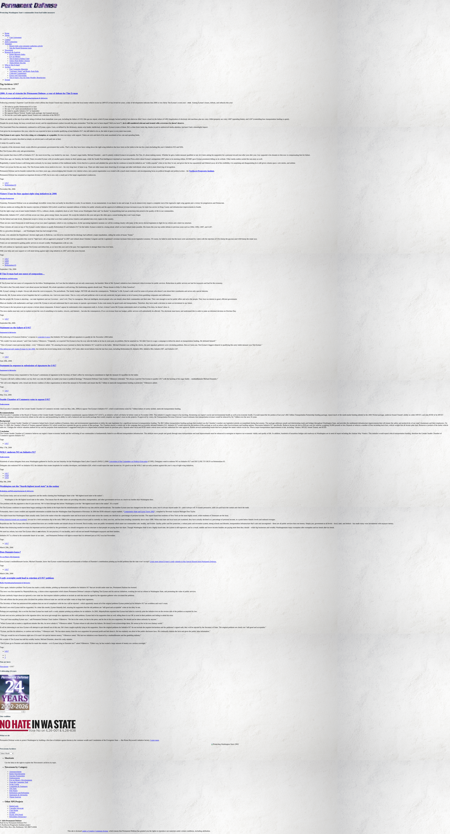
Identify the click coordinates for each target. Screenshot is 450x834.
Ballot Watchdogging (7, 583)
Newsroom (9, 50)
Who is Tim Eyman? (12, 65)
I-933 (7, 263)
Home (7, 33)
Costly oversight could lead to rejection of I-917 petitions (27, 578)
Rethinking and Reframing (23, 98)
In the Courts (14, 784)
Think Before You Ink (17, 63)
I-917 (7, 183)
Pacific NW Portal (16, 815)
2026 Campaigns (11, 42)
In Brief (12, 812)
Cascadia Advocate (16, 808)
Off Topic (13, 789)
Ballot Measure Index (17, 54)
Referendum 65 (10, 185)
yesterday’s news (44, 337)
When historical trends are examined (13, 520)
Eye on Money (14, 56)
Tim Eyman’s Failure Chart (19, 59)
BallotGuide (13, 806)
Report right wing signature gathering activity (26, 46)
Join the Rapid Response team (20, 48)
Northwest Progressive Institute (201, 171)
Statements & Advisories (40, 98)
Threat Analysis (15, 797)
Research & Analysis (12, 52)
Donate (7, 80)
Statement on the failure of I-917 (15, 327)
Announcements (15, 772)
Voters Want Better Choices (19, 61)
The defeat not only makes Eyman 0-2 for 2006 (17, 349)
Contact (7, 40)
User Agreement (15, 37)
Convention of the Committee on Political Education (128, 461)
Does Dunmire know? (10, 552)
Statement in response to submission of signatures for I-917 (28, 365)
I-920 (7, 261)
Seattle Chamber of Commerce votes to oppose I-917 (25, 399)
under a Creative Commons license (95, 831)
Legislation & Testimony (18, 786)
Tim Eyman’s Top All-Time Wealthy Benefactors (27, 78)
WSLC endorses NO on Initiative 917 (18, 452)
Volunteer (8, 44)
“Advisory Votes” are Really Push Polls (24, 71)
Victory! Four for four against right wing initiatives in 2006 (28, 193)
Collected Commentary (17, 73)
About (7, 35)
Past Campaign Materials (18, 69)
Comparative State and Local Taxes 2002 (139, 512)
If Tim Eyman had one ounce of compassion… (22, 274)
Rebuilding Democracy (18, 817)
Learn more (154, 740)
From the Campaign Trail (18, 782)
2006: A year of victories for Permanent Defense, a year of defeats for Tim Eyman (39, 93)
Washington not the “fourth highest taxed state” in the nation (29, 486)
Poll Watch (13, 791)
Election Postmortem (7, 98)
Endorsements (4, 404)
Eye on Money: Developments (10, 557)
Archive (8, 67)
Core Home (13, 810)
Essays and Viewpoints (17, 75)
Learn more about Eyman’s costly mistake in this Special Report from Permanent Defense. (183, 562)
